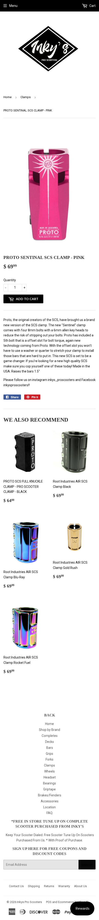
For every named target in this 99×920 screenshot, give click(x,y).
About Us (80, 886)
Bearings (49, 783)
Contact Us (16, 886)
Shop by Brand (49, 730)
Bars (49, 748)
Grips (49, 753)
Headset (50, 777)
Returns (49, 886)
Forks (49, 759)
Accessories (49, 801)
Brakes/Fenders (49, 795)
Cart (92, 6)
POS (49, 902)
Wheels (49, 771)
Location (49, 807)
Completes (50, 736)
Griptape (49, 789)
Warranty (64, 886)
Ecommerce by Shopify (73, 902)
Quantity (9, 280)
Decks (49, 742)
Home (7, 97)
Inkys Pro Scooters (29, 902)
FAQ (49, 813)
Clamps (25, 97)
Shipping (34, 886)
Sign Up (87, 864)
